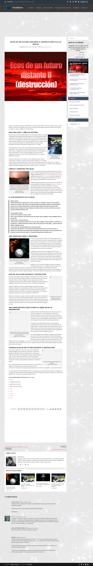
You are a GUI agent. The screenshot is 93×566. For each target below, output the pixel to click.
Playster (11, 395)
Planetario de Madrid (75, 115)
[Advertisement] (45, 24)
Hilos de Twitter (48, 8)
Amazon (11, 379)
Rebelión (41, 160)
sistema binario (47, 174)
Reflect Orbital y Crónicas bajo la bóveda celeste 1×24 (77, 93)
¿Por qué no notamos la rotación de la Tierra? (24, 1)
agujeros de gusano (57, 184)
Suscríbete (76, 8)
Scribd (11, 391)
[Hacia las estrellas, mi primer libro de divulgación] (43, 477)
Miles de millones (74, 108)
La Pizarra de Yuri (74, 111)
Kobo (11, 388)
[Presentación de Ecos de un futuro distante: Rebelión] (58, 477)
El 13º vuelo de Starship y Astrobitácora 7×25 (75, 88)
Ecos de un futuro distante (63, 8)
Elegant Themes (14, 564)
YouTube (38, 8)
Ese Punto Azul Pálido (75, 101)
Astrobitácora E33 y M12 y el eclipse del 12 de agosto (78, 79)
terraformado (46, 176)
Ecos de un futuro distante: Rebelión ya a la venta (27, 485)
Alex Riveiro (28, 47)
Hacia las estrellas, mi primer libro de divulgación (43, 484)
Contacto (84, 8)
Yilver (13, 516)
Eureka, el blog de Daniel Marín (77, 105)
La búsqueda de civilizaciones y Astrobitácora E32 (77, 84)
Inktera (11, 393)
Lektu (11, 398)
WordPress (29, 564)
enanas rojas (57, 174)
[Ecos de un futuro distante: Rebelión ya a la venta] (28, 477)
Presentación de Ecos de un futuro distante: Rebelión (57, 485)
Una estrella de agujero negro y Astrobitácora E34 (77, 75)
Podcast (31, 8)
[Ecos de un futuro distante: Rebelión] (13, 479)
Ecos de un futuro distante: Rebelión (10, 487)
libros (42, 47)
